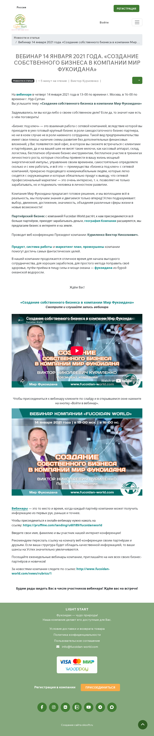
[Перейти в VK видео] (77, 707)
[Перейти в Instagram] (53, 707)
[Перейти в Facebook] (42, 707)
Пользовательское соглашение (77, 640)
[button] (137, 80)
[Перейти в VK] (65, 707)
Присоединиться (100, 687)
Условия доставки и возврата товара (77, 628)
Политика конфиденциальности (77, 634)
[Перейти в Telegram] (100, 707)
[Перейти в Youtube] (88, 707)
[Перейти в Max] (112, 707)
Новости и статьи (26, 37)
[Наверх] (142, 724)
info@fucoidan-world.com (80, 647)
